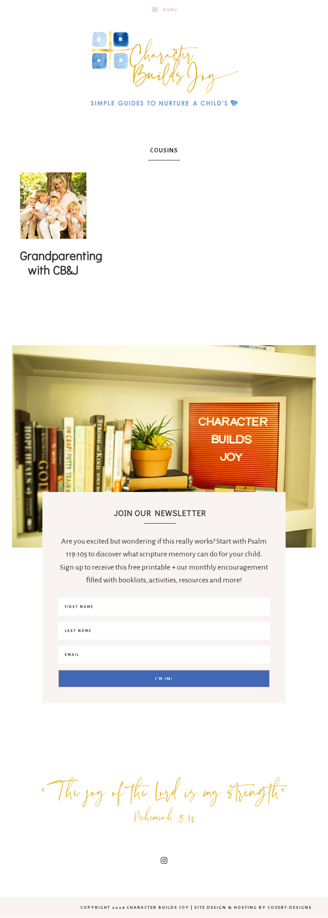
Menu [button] (170, 10)
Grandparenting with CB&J (61, 263)
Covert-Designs (290, 907)
